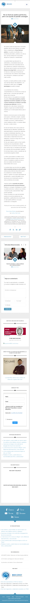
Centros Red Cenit (16, 213)
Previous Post (7, 236)
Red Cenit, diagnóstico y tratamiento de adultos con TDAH (15, 589)
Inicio (3, 596)
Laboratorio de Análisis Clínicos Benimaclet (12, 562)
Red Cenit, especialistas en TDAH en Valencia (11, 581)
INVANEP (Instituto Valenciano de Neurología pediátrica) (15, 555)
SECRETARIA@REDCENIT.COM (16, 219)
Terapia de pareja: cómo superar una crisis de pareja (15, 264)
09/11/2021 (15, 18)
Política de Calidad (20, 596)
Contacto (8, 596)
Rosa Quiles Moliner (11, 211)
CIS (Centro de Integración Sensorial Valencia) (12, 558)
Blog (13, 596)
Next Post (23, 236)
